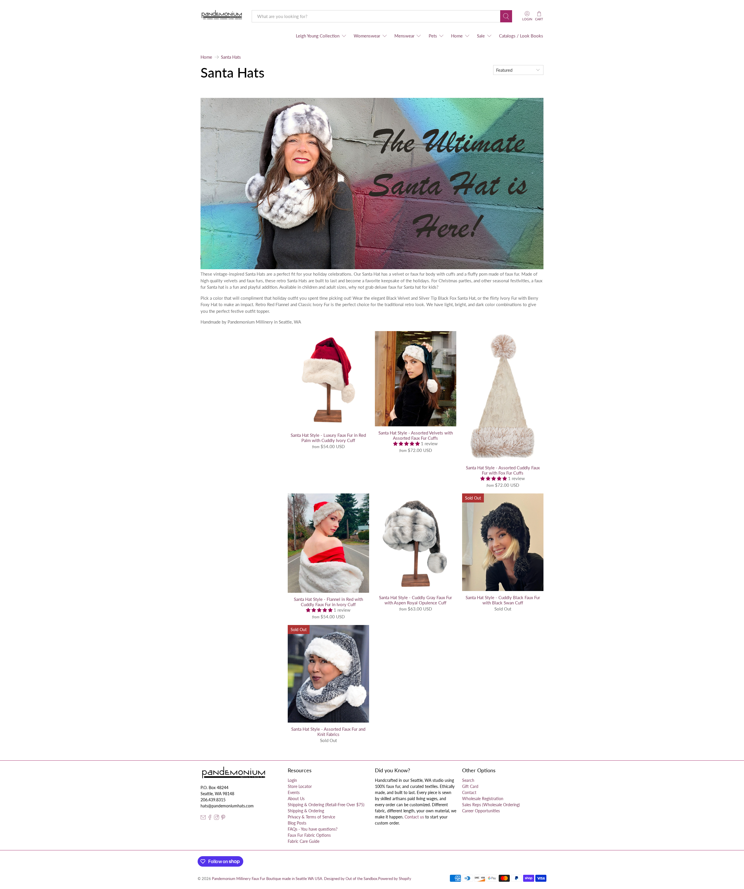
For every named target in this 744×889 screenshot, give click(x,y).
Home (457, 35)
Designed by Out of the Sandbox (350, 879)
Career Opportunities (481, 810)
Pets (433, 35)
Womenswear (367, 35)
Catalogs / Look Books (521, 35)
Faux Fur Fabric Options (309, 835)
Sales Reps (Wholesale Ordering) (491, 804)
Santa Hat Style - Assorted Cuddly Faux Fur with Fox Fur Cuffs (503, 470)
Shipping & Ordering (306, 810)
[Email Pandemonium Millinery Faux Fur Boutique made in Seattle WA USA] (203, 818)
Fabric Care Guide (303, 841)
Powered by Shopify (394, 879)
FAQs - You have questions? (312, 829)
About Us (296, 798)
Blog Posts (297, 822)
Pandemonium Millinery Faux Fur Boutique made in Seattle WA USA (267, 879)
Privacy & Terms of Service (311, 816)
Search (468, 780)
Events (294, 792)
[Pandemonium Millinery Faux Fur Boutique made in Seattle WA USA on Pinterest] (223, 818)
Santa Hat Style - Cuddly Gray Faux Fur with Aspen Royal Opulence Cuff (415, 600)
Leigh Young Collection (317, 35)
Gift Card (470, 786)
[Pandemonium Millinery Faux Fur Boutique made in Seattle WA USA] (222, 16)
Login (292, 780)
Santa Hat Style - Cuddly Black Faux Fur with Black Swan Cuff (503, 600)
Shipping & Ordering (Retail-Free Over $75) (326, 804)
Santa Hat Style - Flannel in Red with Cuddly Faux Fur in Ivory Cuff (328, 602)
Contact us (414, 816)
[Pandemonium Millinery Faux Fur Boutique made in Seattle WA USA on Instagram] (216, 818)
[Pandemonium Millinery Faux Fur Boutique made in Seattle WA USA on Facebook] (209, 818)
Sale (481, 35)
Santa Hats (231, 57)
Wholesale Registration (482, 798)
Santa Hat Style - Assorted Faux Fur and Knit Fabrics (328, 731)
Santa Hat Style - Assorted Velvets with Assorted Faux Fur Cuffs (415, 435)
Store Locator (300, 786)
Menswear (404, 35)
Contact (469, 792)
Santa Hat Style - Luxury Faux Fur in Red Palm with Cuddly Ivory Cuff (328, 437)
